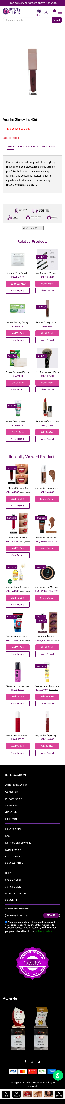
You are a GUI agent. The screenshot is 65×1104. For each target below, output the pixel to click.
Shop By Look (13, 879)
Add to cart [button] (17, 333)
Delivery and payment (18, 842)
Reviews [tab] (48, 146)
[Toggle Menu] (60, 12)
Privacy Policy (13, 798)
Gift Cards (11, 812)
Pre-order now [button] (18, 283)
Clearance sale (13, 856)
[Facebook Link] (26, 1060)
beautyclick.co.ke (36, 1082)
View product (17, 290)
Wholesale (11, 805)
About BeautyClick (16, 784)
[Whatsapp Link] (58, 1075)
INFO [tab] (10, 146)
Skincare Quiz (13, 886)
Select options (47, 499)
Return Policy (13, 849)
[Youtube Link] (40, 1060)
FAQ (7, 835)
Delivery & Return (32, 228)
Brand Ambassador (16, 893)
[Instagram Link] (32, 1060)
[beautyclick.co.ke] (12, 11)
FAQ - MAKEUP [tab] (28, 146)
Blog (8, 872)
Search (57, 20)
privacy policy (43, 931)
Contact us (11, 791)
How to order (13, 828)
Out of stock (47, 283)
